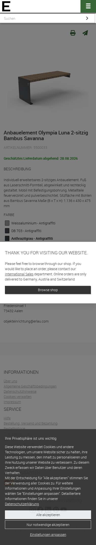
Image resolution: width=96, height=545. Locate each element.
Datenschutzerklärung (22, 503)
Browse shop (48, 289)
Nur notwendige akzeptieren (48, 524)
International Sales (19, 274)
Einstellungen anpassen (48, 534)
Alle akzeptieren (48, 514)
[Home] (6, 6)
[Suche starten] (87, 18)
